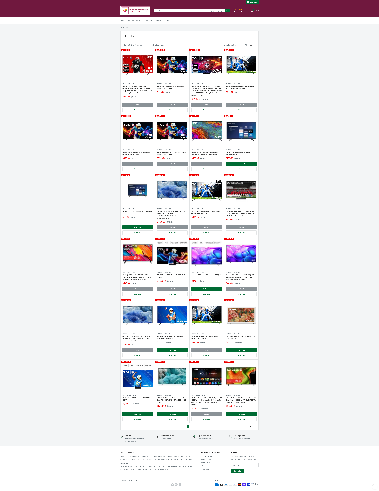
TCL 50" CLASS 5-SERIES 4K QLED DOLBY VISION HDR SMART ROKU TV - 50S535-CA (205, 153)
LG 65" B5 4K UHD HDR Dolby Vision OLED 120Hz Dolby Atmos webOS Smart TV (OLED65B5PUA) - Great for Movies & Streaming (241, 400)
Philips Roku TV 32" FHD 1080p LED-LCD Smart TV (137, 212)
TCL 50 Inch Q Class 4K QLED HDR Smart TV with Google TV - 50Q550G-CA (240, 87)
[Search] (227, 10)
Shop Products (133, 20)
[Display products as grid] (251, 45)
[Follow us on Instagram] (176, 484)
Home (122, 20)
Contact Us (205, 469)
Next (251, 427)
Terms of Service (207, 456)
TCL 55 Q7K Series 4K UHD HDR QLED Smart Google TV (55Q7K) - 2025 (171, 87)
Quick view (137, 110)
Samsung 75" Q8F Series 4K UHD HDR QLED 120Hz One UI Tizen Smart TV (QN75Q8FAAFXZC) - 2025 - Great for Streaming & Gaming (171, 214)
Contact (168, 20)
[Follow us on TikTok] (180, 484)
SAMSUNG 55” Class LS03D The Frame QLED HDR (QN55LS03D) (240, 337)
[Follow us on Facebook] (172, 484)
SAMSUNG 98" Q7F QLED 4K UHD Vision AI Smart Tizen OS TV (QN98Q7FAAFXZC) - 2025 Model (171, 400)
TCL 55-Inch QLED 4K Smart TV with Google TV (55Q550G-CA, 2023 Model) (206, 212)
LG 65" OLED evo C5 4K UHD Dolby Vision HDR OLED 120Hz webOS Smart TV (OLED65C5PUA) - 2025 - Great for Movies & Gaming (241, 213)
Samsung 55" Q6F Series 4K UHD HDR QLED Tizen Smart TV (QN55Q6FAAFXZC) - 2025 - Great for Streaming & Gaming (240, 277)
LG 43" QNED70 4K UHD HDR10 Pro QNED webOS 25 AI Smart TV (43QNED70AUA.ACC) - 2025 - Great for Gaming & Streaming (137, 277)
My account (238, 12)
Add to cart (241, 164)
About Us (204, 466)
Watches (159, 20)
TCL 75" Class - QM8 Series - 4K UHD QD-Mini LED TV (136, 399)
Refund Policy (206, 462)
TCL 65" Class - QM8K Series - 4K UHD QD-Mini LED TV (171, 276)
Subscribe (253, 2)
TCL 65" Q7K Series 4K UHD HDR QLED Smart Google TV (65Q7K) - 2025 (136, 153)
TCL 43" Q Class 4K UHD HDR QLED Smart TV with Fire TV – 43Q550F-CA (171, 337)
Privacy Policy (206, 459)
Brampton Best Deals (129, 83)
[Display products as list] (255, 45)
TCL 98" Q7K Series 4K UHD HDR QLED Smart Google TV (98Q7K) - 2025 (171, 153)
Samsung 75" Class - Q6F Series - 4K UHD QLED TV (206, 276)
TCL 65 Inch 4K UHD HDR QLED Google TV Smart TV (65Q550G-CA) (204, 337)
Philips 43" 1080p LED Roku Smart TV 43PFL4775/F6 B (238, 153)
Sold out (137, 105)
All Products (148, 20)
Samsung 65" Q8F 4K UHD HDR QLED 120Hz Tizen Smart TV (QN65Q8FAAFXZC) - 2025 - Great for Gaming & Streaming (136, 338)
